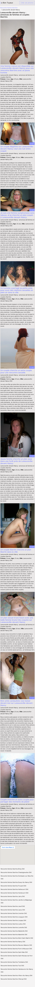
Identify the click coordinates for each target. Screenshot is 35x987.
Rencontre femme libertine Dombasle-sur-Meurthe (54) (17, 877)
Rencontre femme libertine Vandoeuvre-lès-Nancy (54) (17, 970)
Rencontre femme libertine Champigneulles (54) (16, 872)
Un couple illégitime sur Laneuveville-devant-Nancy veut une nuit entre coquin (17, 148)
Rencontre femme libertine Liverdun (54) (14, 913)
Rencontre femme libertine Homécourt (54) (14, 893)
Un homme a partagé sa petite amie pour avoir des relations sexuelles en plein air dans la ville (16, 290)
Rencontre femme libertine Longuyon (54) (14, 917)
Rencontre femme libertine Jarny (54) (13, 896)
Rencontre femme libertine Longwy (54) (13, 920)
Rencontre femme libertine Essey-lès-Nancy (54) (16, 882)
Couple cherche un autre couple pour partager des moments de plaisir (17, 800)
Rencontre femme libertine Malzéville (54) (14, 931)
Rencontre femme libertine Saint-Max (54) (14, 952)
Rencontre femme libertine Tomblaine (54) (14, 962)
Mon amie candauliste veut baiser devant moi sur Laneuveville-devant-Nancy (16, 703)
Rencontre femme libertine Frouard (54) (13, 886)
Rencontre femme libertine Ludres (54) (13, 924)
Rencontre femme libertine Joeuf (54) (13, 906)
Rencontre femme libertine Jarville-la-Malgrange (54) (16, 901)
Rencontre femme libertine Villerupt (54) (14, 979)
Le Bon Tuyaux (6, 3)
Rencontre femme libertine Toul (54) (12, 965)
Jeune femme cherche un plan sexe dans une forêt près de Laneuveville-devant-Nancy (16, 461)
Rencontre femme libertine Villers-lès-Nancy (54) (16, 975)
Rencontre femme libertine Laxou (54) (13, 910)
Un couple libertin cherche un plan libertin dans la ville (15, 551)
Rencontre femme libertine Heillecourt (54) (14, 889)
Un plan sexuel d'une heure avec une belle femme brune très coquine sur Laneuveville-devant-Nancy (16, 620)
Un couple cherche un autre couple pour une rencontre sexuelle (16, 371)
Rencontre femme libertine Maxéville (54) (14, 934)
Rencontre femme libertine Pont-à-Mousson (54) (16, 948)
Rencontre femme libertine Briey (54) (12, 869)
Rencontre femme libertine (9, 8)
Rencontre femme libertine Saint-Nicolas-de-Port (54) (16, 957)
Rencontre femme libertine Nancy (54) (13, 941)
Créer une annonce (27, 3)
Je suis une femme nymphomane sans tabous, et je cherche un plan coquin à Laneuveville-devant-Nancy (17, 215)
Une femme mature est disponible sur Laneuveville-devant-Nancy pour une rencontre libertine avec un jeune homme (17, 69)
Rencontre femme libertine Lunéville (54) (14, 927)
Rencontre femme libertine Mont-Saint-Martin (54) (17, 938)
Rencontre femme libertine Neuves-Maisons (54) (16, 945)
